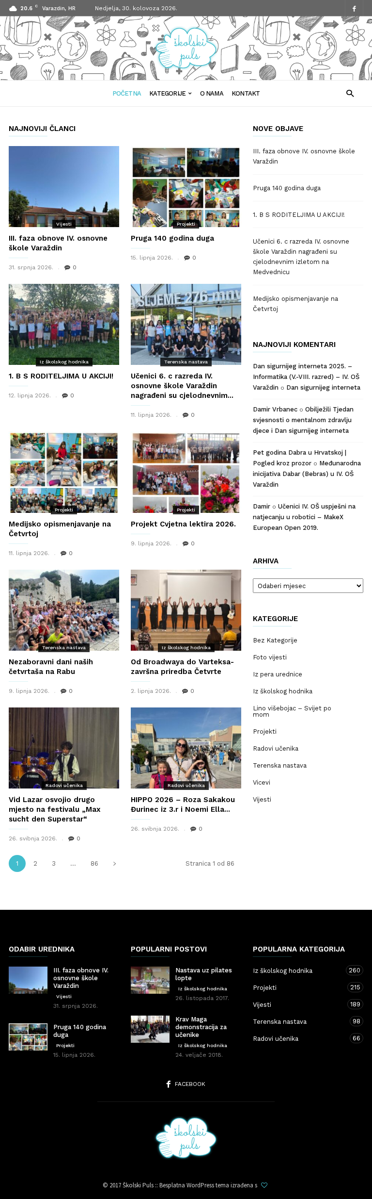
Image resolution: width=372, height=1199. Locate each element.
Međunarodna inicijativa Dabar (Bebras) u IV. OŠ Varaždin (307, 474)
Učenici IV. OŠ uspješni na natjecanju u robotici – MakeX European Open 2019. (304, 517)
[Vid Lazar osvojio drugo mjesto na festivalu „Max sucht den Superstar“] (64, 747)
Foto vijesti (270, 657)
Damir (261, 506)
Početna (126, 93)
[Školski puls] (186, 67)
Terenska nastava (186, 361)
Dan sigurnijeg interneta (323, 387)
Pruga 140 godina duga (172, 238)
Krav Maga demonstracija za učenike (201, 1027)
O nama (211, 93)
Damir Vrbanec (275, 409)
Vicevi (261, 782)
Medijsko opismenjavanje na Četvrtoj (295, 303)
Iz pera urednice (277, 674)
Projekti (186, 224)
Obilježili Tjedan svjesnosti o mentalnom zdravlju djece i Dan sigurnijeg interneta (303, 420)
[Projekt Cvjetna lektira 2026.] (186, 471)
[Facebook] (354, 8)
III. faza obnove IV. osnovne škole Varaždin (304, 156)
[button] (350, 93)
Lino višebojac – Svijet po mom (292, 711)
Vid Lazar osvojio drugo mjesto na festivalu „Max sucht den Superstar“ (55, 809)
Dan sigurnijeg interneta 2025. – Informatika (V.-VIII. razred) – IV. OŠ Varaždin (306, 376)
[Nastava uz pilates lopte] (150, 980)
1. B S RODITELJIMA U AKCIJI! (61, 376)
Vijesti (64, 224)
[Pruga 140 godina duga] (186, 186)
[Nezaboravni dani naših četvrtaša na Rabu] (64, 610)
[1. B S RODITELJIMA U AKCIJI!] (64, 324)
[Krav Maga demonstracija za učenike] (150, 1029)
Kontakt (246, 93)
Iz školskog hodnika (64, 361)
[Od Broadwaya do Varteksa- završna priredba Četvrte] (186, 610)
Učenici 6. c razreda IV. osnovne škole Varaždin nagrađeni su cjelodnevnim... (182, 386)
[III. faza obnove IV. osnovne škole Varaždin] (64, 186)
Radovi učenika (64, 785)
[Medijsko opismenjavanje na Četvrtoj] (64, 471)
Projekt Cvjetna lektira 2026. (183, 524)
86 (94, 863)
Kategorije (167, 93)
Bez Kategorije (275, 640)
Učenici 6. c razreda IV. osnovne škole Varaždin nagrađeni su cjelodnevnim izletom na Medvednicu (301, 257)
